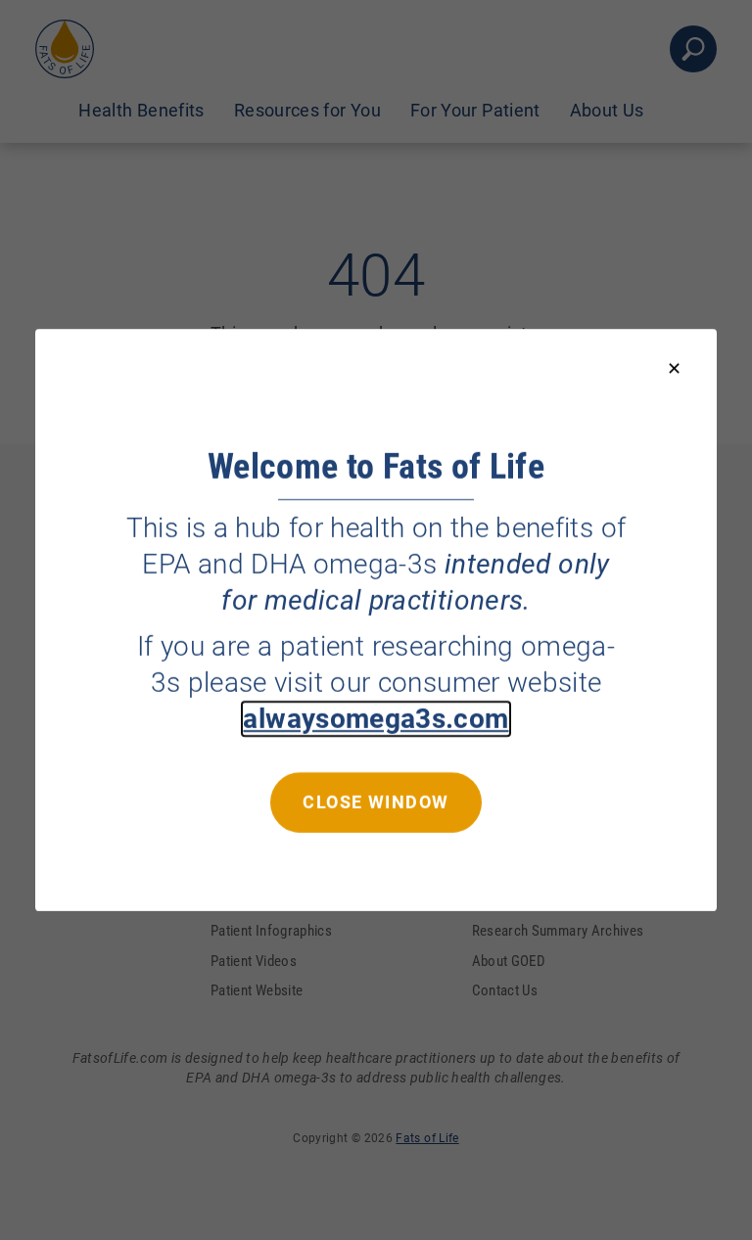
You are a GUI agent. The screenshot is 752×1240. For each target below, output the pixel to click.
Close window (375, 802)
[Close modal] (674, 369)
